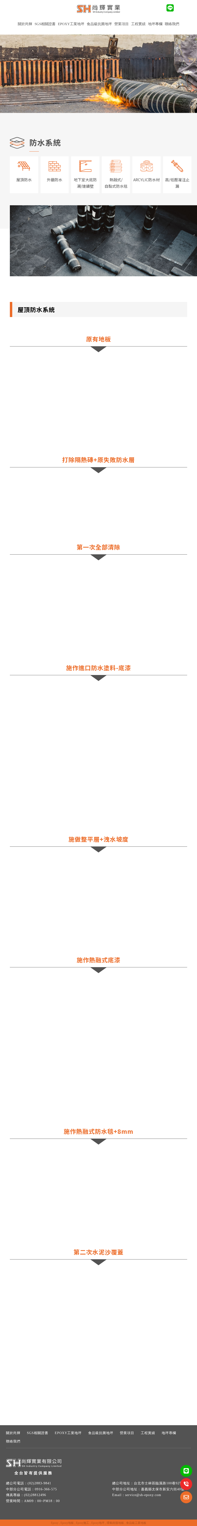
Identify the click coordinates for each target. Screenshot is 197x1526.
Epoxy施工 (82, 1522)
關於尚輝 (25, 24)
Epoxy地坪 (98, 1522)
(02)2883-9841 (39, 1483)
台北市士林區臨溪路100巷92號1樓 (161, 1483)
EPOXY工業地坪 (71, 24)
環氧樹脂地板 (115, 1522)
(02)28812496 (35, 1495)
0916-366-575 (46, 1489)
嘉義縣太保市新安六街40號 (163, 1489)
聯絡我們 (172, 24)
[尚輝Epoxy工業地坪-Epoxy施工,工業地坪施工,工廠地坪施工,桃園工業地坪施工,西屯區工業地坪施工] (98, 9)
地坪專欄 (155, 24)
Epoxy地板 (67, 1522)
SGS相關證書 (45, 24)
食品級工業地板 (136, 1522)
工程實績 (148, 1433)
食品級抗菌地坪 (99, 24)
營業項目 (127, 1433)
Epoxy (54, 1522)
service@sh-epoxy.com (143, 1495)
